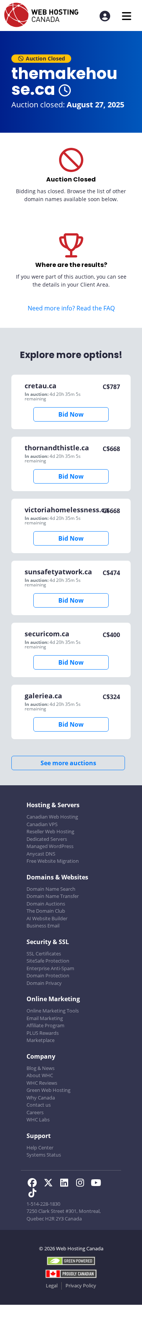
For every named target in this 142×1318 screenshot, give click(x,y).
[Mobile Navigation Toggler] (126, 16)
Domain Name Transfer (53, 896)
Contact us (39, 1104)
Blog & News (41, 1068)
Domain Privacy (44, 983)
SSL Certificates (44, 953)
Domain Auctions (46, 903)
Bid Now (71, 414)
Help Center (40, 1147)
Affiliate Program (45, 1025)
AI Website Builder (47, 918)
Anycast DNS (41, 853)
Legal (52, 1285)
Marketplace (41, 1040)
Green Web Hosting (48, 1090)
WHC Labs (38, 1119)
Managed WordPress (50, 846)
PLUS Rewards (43, 1033)
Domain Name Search (51, 888)
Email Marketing (45, 1018)
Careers (35, 1112)
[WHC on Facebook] (34, 1184)
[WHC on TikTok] (34, 1194)
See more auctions (68, 763)
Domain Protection (48, 975)
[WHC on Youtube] (97, 1184)
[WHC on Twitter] (50, 1184)
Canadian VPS (42, 824)
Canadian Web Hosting (52, 816)
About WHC (40, 1075)
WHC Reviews (42, 1082)
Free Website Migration (53, 860)
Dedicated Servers (47, 839)
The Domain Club (46, 910)
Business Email (43, 925)
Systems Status (44, 1154)
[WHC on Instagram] (82, 1184)
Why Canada (41, 1097)
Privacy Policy (81, 1285)
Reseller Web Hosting (50, 831)
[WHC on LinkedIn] (66, 1184)
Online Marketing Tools (53, 1010)
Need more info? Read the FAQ (71, 308)
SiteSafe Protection (48, 960)
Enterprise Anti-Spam (50, 968)
